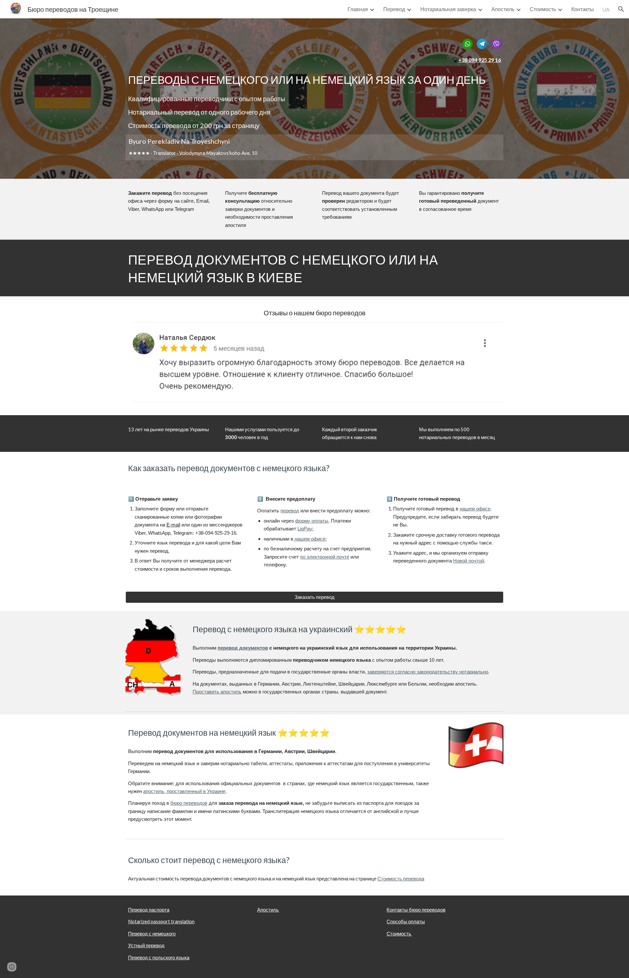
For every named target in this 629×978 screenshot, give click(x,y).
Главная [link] (358, 9)
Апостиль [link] (502, 9)
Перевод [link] (394, 9)
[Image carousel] (314, 364)
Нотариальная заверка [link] (448, 9)
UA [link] (605, 9)
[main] (314, 60)
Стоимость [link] (543, 9)
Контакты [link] (582, 9)
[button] (621, 9)
